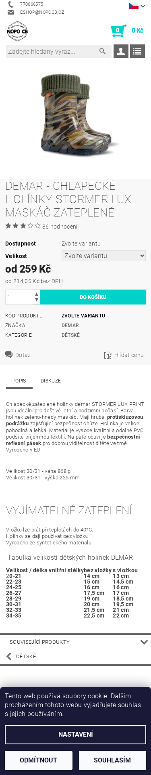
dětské (71, 335)
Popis (19, 381)
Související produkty (40, 642)
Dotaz (23, 355)
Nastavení (75, 734)
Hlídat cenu (129, 355)
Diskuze (51, 381)
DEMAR (70, 325)
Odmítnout (38, 760)
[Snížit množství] (36, 301)
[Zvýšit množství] (36, 293)
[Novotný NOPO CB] (17, 31)
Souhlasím (112, 760)
